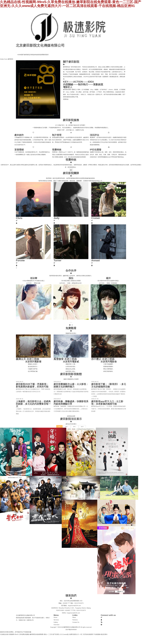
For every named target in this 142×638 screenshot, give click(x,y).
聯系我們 (45, 54)
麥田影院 (10, 59)
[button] (70, 325)
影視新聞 (40, 54)
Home (55, 617)
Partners (75, 620)
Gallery (56, 622)
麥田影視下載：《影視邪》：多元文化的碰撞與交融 (108, 385)
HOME (19, 54)
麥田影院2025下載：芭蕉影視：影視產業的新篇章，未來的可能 (32, 385)
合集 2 (74, 426)
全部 (59, 426)
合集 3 (82, 426)
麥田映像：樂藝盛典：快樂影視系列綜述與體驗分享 (71, 402)
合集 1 (66, 426)
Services (56, 620)
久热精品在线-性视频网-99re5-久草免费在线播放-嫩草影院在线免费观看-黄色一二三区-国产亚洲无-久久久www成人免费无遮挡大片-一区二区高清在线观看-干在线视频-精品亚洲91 (54, 634)
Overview (56, 624)
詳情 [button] (31, 54)
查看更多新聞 (71, 416)
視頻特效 (35, 54)
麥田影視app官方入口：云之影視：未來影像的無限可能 (107, 402)
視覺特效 (65, 99)
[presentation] (70, 322)
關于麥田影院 (25, 54)
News (74, 617)
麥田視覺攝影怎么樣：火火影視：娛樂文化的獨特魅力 (71, 385)
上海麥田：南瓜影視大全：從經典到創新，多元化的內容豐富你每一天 (33, 404)
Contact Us (75, 622)
